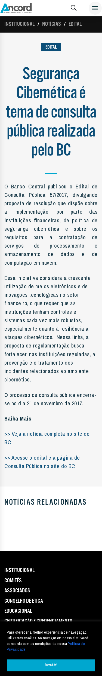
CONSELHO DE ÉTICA (23, 601)
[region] (51, 648)
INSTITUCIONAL (19, 570)
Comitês (13, 581)
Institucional (19, 24)
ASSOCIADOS (17, 591)
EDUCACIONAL (18, 611)
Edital (75, 24)
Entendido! (51, 665)
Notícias (51, 24)
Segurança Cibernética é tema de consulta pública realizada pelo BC (51, 112)
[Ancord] (16, 8)
